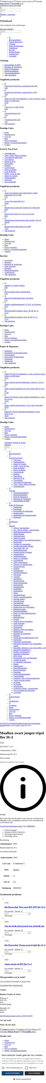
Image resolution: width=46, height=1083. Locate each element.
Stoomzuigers (18, 585)
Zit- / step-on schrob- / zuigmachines (26, 530)
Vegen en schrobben (20, 558)
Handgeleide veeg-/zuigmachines (25, 658)
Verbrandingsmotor (20, 550)
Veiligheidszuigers (19, 556)
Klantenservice (9, 135)
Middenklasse (18, 632)
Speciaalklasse (18, 603)
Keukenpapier (9, 355)
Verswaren (8, 180)
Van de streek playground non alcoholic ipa (24, 926)
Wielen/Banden (18, 534)
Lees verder (39, 1063)
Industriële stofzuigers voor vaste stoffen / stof (29, 648)
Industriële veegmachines (22, 642)
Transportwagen (19, 567)
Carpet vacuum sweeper (21, 680)
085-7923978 (27, 1016)
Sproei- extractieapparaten (22, 597)
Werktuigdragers (19, 536)
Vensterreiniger (18, 554)
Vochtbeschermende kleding (23, 546)
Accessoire (17, 692)
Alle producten (9, 124)
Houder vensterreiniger (21, 652)
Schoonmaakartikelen (12, 73)
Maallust (16, 870)
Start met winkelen (6, 29)
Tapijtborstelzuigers (20, 573)
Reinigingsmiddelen (11, 71)
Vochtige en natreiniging (22, 544)
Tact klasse (17, 575)
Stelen (15, 593)
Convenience (9, 160)
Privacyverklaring (10, 141)
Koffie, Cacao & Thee (12, 174)
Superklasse (17, 579)
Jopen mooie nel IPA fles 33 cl (18, 964)
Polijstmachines (18, 617)
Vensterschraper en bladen (22, 552)
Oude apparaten (10, 266)
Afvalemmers (18, 686)
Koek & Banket (10, 172)
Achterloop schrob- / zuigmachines (25, 688)
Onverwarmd (18, 625)
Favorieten (12, 56)
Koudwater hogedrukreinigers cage (25, 638)
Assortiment (4, 985)
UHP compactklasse (20, 562)
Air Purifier (17, 684)
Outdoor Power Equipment (22, 621)
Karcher (12, 50)
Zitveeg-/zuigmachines (21, 528)
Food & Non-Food (15, 42)
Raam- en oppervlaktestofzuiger (24, 613)
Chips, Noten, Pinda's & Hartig (15, 155)
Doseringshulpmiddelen (21, 674)
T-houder (16, 577)
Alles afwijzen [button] (34, 1073)
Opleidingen (13, 48)
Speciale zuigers (19, 599)
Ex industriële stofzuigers (22, 662)
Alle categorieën (10, 75)
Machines (7, 262)
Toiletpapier (8, 361)
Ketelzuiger (17, 640)
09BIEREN (31, 826)
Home (6, 133)
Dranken (7, 166)
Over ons (7, 137)
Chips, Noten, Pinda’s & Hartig (24, 484)
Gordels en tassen (19, 660)
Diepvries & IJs (9, 162)
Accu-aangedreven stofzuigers (24, 690)
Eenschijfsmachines (20, 668)
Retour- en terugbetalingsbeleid (15, 143)
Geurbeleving (14, 54)
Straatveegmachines (20, 583)
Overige (16, 619)
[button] (23, 1079)
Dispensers (8, 351)
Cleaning (12, 44)
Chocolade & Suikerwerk (13, 157)
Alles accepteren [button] (12, 1073)
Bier (20, 723)
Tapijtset (16, 569)
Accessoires (8, 260)
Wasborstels (17, 542)
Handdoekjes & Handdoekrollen (15, 353)
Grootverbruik (9, 168)
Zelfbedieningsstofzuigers (22, 532)
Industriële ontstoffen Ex (22, 650)
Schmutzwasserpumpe (21, 605)
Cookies (7, 145)
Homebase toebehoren (21, 654)
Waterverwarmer (19, 538)
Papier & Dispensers (16, 46)
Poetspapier (8, 359)
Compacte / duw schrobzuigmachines (26, 678)
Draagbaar (17, 672)
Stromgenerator (18, 581)
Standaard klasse (19, 595)
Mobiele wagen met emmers (23, 629)
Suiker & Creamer (10, 176)
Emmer (16, 664)
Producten (17, 615)
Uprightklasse (18, 560)
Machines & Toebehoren (13, 67)
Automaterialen (9, 153)
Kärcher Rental (14, 52)
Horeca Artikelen (10, 170)
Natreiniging (17, 627)
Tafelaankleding (10, 178)
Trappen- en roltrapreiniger (22, 564)
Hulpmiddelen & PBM (12, 65)
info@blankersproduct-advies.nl (11, 1016)
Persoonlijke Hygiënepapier (14, 357)
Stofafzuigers (18, 591)
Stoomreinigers (18, 587)
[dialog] (23, 1067)
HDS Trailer (17, 656)
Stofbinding (17, 589)
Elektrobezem (18, 666)
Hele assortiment (15, 40)
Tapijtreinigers (9, 272)
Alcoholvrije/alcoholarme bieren (11, 826)
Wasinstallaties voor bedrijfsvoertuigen (27, 540)
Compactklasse (18, 676)
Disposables (8, 164)
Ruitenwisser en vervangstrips (23, 607)
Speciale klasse (18, 601)
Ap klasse (16, 682)
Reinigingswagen (19, 609)
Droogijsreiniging (19, 670)
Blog (6, 139)
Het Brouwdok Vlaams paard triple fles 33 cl (24, 945)
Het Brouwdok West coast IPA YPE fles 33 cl (24, 907)
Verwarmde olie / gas (20, 548)
